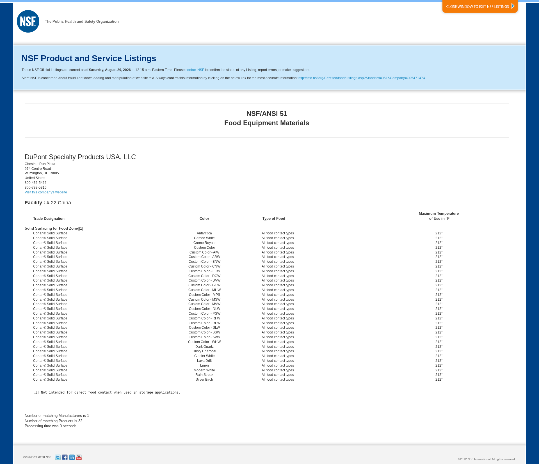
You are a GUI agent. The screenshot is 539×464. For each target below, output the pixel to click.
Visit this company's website (46, 192)
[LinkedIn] (72, 459)
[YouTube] (79, 459)
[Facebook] (65, 459)
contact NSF (195, 70)
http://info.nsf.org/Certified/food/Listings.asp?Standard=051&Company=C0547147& (361, 78)
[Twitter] (58, 459)
